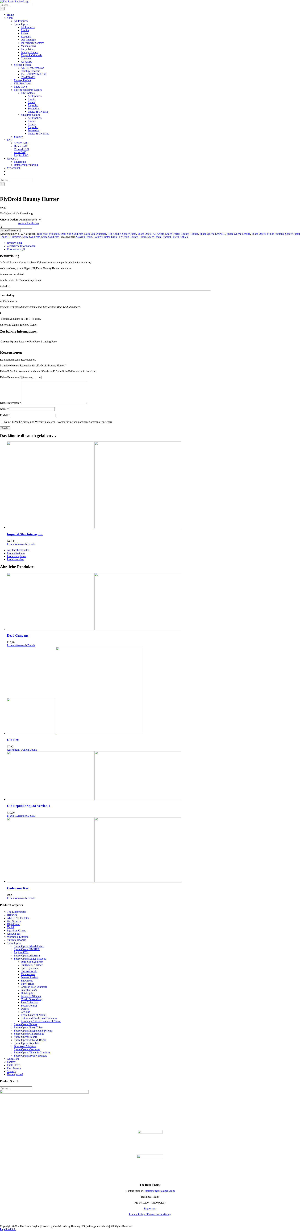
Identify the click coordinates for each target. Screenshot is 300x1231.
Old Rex (13, 740)
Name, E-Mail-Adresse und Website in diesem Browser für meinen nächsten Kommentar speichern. (58, 421)
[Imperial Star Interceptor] (153, 485)
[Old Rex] (153, 691)
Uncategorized (15, 1074)
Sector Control (29, 1005)
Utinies (25, 1008)
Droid (114, 236)
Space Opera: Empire (238, 233)
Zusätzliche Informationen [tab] (21, 245)
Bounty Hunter (101, 236)
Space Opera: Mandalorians (29, 946)
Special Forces (171, 236)
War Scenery (14, 921)
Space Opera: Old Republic (29, 1033)
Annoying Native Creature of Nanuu (41, 1021)
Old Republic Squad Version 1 (28, 806)
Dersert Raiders (29, 977)
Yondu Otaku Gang (31, 999)
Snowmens (27, 980)
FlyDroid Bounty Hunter (132, 236)
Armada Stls (13, 933)
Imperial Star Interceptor (25, 534)
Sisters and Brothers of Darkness (39, 1018)
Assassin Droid (83, 236)
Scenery (11, 1071)
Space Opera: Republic (26, 1043)
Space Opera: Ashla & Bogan (30, 1039)
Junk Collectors (29, 1002)
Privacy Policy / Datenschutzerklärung (150, 1214)
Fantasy (11, 1061)
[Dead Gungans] (153, 602)
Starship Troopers (16, 939)
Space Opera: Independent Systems (33, 1030)
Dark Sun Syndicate (72, 233)
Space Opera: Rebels (25, 1036)
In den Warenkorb (10, 230)
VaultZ (10, 927)
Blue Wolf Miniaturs (48, 233)
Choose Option (9, 219)
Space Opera (129, 233)
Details (31, 544)
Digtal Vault (13, 924)
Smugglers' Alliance (32, 964)
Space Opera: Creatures (27, 1049)
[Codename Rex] (153, 850)
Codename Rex (18, 888)
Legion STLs (21, 952)
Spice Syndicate (31, 236)
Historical (12, 914)
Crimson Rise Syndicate (34, 986)
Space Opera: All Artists (151, 233)
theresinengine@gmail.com (160, 1190)
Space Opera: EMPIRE (212, 233)
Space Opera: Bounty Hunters (181, 233)
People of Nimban (31, 996)
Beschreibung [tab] (14, 242)
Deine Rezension (10, 402)
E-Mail (5, 415)
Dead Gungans (17, 635)
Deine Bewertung (11, 377)
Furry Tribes (27, 983)
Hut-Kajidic (114, 233)
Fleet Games (14, 1068)
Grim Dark (13, 1058)
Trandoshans (28, 974)
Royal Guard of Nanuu (33, 1014)
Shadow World (29, 971)
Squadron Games (16, 930)
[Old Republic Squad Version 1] (153, 776)
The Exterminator (16, 911)
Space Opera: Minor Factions (268, 233)
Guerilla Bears (29, 989)
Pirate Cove (13, 1065)
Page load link (8, 1229)
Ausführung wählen (18, 749)
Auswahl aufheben (28, 223)
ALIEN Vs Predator (18, 918)
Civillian (25, 1011)
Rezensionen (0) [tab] (16, 249)
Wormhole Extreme (17, 936)
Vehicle (184, 236)
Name (4, 408)
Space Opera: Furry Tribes (28, 1027)
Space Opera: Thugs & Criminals (32, 1052)
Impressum (150, 1208)
